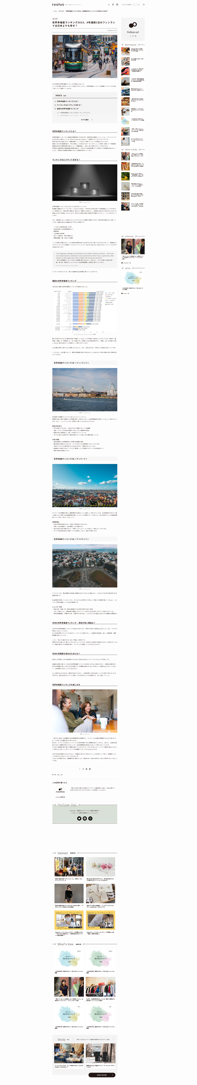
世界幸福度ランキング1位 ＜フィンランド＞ (75, 113)
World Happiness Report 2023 (82, 334)
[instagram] (117, 4)
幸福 (58, 774)
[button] (83, 769)
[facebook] (113, 4)
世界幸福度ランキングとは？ (68, 101)
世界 (55, 774)
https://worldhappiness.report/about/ (67, 265)
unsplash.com (86, 202)
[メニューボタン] (144, 4)
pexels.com (86, 734)
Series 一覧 (126, 293)
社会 (62, 774)
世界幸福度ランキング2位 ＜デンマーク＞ (74, 115)
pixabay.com (86, 508)
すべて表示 (85, 120)
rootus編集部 (60, 797)
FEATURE (55, 18)
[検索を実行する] (139, 5)
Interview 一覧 (127, 263)
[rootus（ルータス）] (66, 4)
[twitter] (109, 4)
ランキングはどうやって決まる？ (69, 105)
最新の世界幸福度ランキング (68, 109)
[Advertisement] (84, 836)
